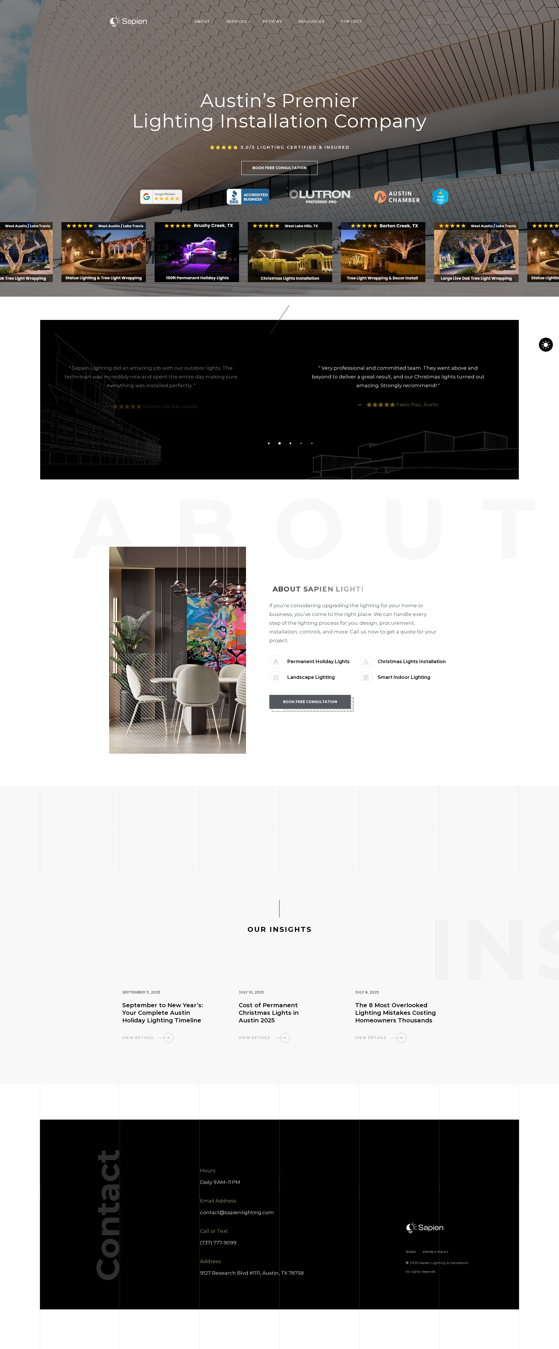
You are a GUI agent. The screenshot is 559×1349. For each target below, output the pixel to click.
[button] (8, 249)
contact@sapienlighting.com (237, 1212)
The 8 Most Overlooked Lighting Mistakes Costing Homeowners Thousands (395, 1013)
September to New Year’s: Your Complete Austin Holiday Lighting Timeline (162, 1013)
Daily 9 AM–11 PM (220, 1182)
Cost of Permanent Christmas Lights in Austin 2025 (269, 1013)
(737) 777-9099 (218, 1243)
